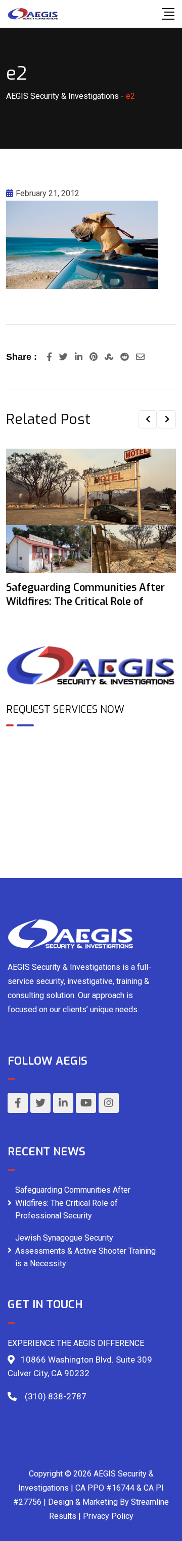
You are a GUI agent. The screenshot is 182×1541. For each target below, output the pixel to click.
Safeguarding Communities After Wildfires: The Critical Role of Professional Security (72, 1202)
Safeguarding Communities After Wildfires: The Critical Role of (85, 594)
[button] (148, 419)
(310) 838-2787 (55, 1396)
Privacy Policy (108, 1516)
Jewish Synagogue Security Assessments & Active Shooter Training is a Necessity (85, 1250)
